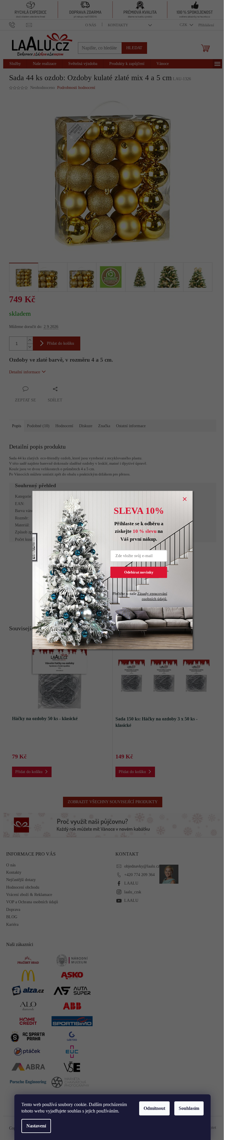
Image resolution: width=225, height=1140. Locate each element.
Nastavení (36, 1125)
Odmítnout (154, 1108)
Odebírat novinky (139, 572)
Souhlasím (189, 1108)
